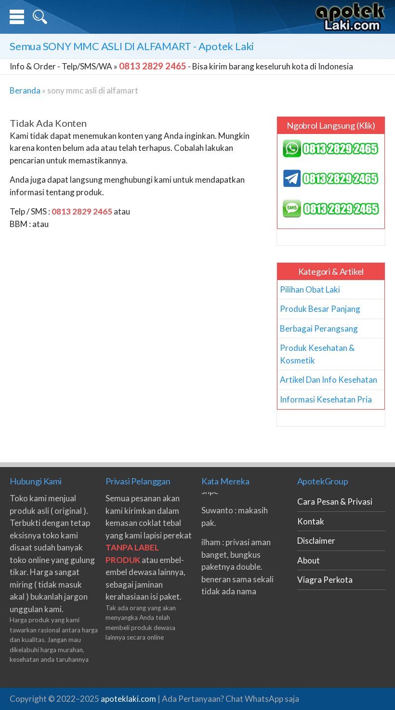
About (308, 560)
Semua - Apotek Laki (132, 46)
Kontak (310, 521)
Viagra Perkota (325, 580)
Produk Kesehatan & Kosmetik (317, 354)
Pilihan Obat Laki (310, 289)
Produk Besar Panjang (320, 309)
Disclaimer (316, 541)
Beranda (25, 90)
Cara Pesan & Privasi (334, 501)
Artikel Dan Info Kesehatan (328, 380)
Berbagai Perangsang (319, 328)
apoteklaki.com (128, 699)
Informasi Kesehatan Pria (326, 399)
